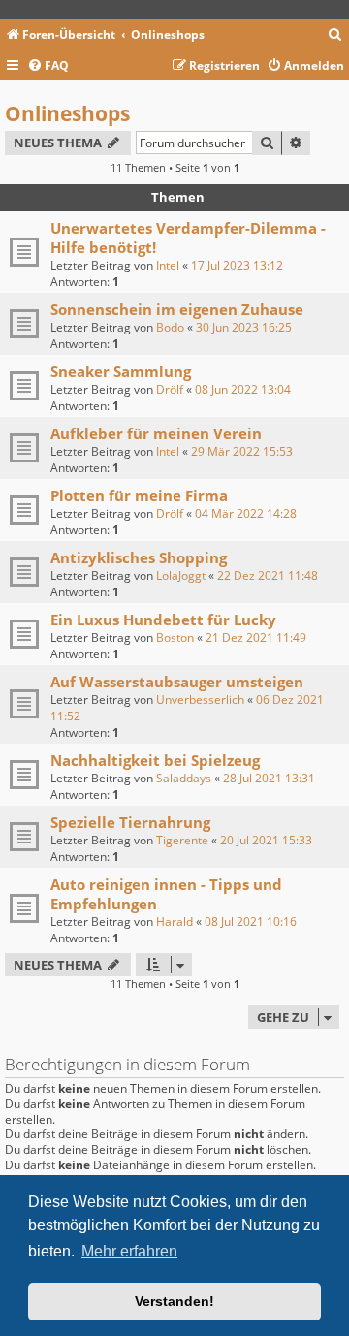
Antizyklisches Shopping (138, 557)
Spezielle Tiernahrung (130, 822)
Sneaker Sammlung (120, 371)
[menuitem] (335, 35)
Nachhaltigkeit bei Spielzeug (155, 760)
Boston (175, 637)
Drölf (169, 389)
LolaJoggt (181, 575)
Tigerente (182, 840)
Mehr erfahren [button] (129, 1251)
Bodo (170, 327)
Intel (167, 265)
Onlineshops (67, 113)
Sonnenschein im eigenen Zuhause (176, 309)
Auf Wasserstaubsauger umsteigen (176, 681)
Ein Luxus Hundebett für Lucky (163, 619)
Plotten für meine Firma (139, 495)
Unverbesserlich (200, 699)
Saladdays (183, 778)
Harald (174, 921)
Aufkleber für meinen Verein (156, 433)
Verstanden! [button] (174, 1301)
